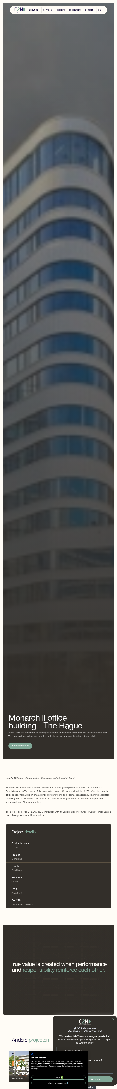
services (47, 9)
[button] (34, 10)
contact (89, 9)
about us (33, 9)
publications (75, 9)
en (99, 9)
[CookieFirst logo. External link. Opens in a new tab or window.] (32, 1054)
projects (61, 9)
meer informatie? (20, 746)
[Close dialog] (113, 1019)
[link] (20, 746)
